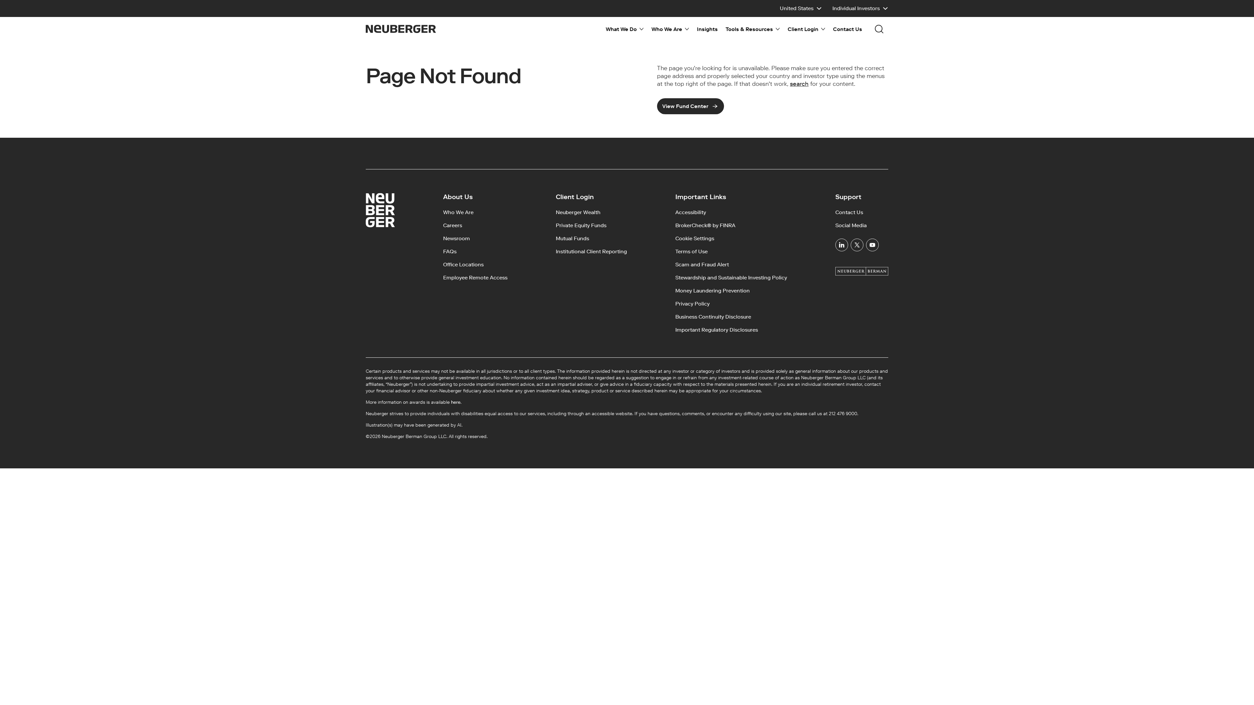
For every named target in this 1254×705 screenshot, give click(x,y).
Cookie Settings (694, 238)
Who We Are (458, 212)
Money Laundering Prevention (712, 291)
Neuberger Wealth (578, 212)
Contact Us (847, 29)
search (799, 83)
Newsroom (456, 238)
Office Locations (463, 264)
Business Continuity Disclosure (713, 317)
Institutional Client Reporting (591, 251)
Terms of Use (691, 251)
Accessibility (690, 212)
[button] (801, 8)
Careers (452, 225)
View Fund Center (685, 106)
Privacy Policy (692, 304)
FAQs (450, 251)
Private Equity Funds (581, 225)
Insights (707, 29)
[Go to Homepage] (401, 29)
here (455, 402)
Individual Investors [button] (856, 8)
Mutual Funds (572, 238)
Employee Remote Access (475, 277)
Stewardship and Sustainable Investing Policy (731, 277)
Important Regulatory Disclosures (716, 330)
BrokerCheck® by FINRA (705, 225)
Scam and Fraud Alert (702, 264)
